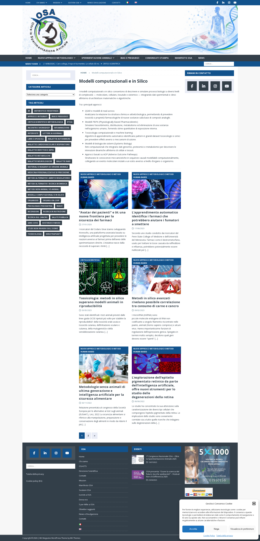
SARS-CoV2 (33, 223)
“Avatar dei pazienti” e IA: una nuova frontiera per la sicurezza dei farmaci (102, 216)
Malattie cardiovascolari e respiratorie (49, 144)
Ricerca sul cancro (38, 217)
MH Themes (75, 538)
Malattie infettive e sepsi (41, 150)
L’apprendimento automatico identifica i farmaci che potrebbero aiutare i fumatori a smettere (155, 218)
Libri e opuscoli (36, 139)
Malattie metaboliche (39, 155)
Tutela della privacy (224, 535)
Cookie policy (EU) (34, 481)
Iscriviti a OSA (85, 494)
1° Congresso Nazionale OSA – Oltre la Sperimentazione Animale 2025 (162, 457)
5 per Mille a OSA (86, 504)
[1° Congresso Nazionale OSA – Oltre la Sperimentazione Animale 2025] (138, 459)
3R (29, 111)
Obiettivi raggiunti (87, 509)
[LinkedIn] (223, 2)
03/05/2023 (87, 310)
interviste (33, 133)
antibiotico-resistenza (46, 111)
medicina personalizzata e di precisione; (49, 172)
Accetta (193, 529)
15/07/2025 (153, 462)
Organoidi (33, 200)
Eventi (138, 449)
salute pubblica (60, 217)
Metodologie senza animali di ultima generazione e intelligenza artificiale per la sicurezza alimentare (102, 393)
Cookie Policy (209, 535)
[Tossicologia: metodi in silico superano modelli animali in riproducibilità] (103, 276)
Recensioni (33, 211)
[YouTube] (235, 2)
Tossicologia (35, 234)
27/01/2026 (87, 224)
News (201, 57)
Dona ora (83, 499)
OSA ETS (83, 466)
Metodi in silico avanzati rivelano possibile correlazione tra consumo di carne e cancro (156, 302)
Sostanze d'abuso (51, 223)
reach (60, 206)
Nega (216, 529)
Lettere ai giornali (52, 133)
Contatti (116, 3)
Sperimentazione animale (97, 57)
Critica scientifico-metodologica (45, 122)
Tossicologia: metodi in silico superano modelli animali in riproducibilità (101, 302)
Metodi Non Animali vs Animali (43, 189)
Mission (56, 3)
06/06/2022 (139, 401)
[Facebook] (217, 2)
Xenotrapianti (53, 234)
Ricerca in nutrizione (54, 211)
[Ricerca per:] (219, 63)
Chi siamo (40, 3)
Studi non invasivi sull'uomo (43, 228)
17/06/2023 (139, 228)
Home (27, 3)
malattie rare (63, 161)
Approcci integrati (37, 116)
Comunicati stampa (157, 57)
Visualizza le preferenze (242, 529)
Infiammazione (61, 127)
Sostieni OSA (73, 3)
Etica (69, 122)
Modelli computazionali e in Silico (46, 195)
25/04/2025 (153, 480)
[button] (253, 503)
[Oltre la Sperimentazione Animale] (130, 53)
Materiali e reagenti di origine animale (48, 167)
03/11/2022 (87, 402)
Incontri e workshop (39, 127)
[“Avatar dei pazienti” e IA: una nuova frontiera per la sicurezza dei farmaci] (103, 190)
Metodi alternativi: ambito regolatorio (49, 178)
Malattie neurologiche (40, 161)
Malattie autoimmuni (59, 139)
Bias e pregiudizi (130, 57)
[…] (107, 246)
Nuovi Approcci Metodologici (55, 57)
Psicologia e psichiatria (40, 206)
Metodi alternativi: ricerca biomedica (47, 183)
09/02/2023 (139, 310)
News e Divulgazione (96, 3)
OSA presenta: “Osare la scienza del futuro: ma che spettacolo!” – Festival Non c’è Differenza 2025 (163, 474)
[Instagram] (229, 2)
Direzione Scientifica (88, 471)
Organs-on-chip (51, 200)
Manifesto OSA (183, 57)
